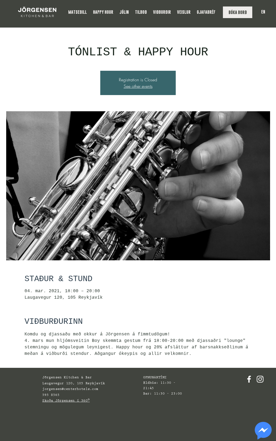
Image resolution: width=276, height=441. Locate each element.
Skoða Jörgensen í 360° (66, 401)
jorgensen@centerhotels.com (70, 389)
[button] (77, 12)
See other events (138, 86)
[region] (263, 430)
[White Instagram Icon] (260, 379)
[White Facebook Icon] (249, 379)
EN (263, 11)
